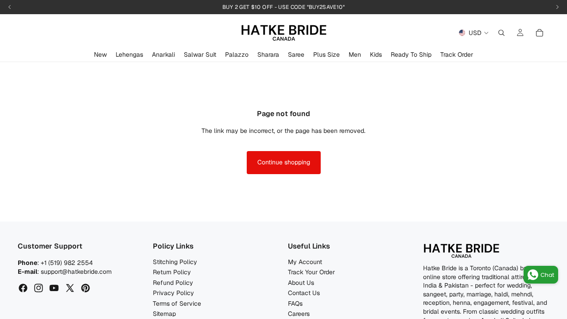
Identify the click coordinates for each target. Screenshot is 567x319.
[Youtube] (54, 288)
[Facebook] (23, 288)
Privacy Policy (173, 293)
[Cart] (539, 33)
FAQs (295, 303)
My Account (305, 262)
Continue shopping (283, 162)
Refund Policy (173, 283)
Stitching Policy (175, 262)
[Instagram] (38, 288)
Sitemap (164, 314)
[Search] (501, 33)
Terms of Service (177, 303)
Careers (299, 314)
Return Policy (172, 272)
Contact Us (304, 293)
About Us (301, 283)
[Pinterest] (85, 288)
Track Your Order (311, 272)
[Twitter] (70, 288)
